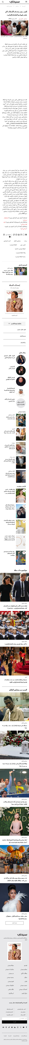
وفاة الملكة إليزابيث (20, 253)
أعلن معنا (9, 1036)
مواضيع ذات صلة (20, 570)
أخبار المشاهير (7, 241)
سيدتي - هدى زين (23, 19)
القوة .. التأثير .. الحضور (21, 330)
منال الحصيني (12, 401)
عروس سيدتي (23, 985)
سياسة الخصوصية (16, 1036)
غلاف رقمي (11, 989)
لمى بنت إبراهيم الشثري (10, 358)
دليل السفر (24, 993)
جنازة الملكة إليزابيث (20, 257)
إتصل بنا (5, 1036)
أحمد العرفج (12, 392)
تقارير (26, 981)
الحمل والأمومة (10, 1015)
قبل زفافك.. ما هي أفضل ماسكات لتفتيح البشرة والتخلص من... (9, 491)
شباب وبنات (12, 457)
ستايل (25, 977)
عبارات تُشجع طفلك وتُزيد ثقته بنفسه (10, 418)
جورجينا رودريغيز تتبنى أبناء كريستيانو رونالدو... (9, 553)
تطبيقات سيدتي (10, 985)
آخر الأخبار (11, 993)
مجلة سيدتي (11, 965)
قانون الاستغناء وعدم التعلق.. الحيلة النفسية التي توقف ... (9, 461)
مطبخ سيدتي (24, 969)
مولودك (13, 443)
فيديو (25, 965)
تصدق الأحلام (23, 336)
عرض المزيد (14, 923)
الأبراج (13, 429)
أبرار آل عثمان (12, 369)
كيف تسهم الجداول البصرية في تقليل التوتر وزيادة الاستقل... (10, 475)
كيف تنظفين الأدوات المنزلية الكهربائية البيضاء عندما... (9, 522)
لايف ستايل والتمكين (21, 1009)
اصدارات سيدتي (23, 989)
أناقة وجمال (23, 1015)
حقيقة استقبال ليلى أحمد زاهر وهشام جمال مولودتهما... (10, 507)
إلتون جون (22, 245)
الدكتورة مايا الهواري (10, 379)
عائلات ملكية (24, 603)
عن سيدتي (11, 973)
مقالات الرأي (22, 353)
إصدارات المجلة (14, 285)
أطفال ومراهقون (11, 415)
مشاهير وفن (23, 1012)
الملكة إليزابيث (13, 245)
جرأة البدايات (23, 342)
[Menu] (26, 2)
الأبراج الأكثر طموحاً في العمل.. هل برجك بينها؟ (9, 432)
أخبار (26, 677)
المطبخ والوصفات (9, 1012)
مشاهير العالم (17, 241)
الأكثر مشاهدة (21, 486)
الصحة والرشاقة (10, 1009)
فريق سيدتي (11, 981)
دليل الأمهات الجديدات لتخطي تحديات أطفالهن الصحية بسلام (10, 447)
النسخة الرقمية (14, 315)
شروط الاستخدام (24, 1036)
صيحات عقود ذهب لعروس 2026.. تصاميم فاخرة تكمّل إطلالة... (9, 538)
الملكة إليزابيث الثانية (20, 249)
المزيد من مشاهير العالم (18, 690)
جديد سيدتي (22, 412)
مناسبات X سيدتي (9, 969)
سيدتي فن (23, 229)
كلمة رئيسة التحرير (16, 324)
